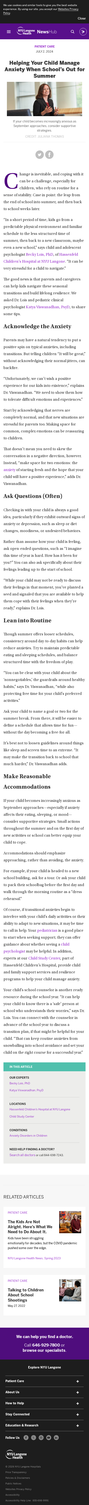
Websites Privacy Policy (18, 1489)
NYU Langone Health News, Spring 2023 (34, 1258)
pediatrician (47, 931)
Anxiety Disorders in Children (28, 1135)
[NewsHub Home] (47, 31)
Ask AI (83, 31)
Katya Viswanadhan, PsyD (48, 307)
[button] (82, 18)
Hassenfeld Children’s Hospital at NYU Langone (40, 1109)
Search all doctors (22, 1155)
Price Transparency (16, 1472)
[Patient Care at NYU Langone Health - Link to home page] (16, 1454)
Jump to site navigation (8, 31)
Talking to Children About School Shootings (26, 1295)
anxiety (9, 470)
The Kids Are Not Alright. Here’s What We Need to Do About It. (30, 1227)
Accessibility (12, 1494)
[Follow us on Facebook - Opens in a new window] (26, 1437)
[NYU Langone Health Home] (26, 31)
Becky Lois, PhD (39, 255)
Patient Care (45, 46)
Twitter (39, 154)
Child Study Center (44, 959)
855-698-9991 (41, 1500)
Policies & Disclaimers (17, 1478)
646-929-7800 (46, 1345)
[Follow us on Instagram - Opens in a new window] (41, 1437)
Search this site (72, 31)
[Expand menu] (77, 1381)
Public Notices (13, 1483)
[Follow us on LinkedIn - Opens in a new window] (56, 1437)
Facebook (49, 154)
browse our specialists (44, 1350)
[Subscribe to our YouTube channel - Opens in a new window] (48, 1437)
